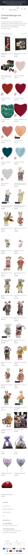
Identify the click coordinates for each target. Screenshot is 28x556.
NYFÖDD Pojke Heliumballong (19, 473)
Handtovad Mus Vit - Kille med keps (19, 273)
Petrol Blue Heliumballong (6, 162)
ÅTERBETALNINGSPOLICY (8, 509)
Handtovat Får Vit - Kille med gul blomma (20, 363)
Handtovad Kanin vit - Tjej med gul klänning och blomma (20, 206)
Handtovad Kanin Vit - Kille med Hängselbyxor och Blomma (7, 206)
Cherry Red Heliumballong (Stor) (20, 119)
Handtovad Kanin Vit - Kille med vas (7, 408)
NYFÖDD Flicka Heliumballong (6, 473)
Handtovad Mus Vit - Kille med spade (19, 318)
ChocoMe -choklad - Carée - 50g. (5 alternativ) (20, 54)
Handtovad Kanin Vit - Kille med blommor (7, 229)
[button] (2, 8)
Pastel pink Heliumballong (19, 75)
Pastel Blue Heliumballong (19, 162)
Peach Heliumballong (18, 140)
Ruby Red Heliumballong (5, 98)
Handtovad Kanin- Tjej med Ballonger (19, 251)
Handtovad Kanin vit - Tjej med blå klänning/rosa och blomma (20, 184)
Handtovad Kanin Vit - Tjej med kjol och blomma (20, 408)
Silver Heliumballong (5, 183)
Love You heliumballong (5, 119)
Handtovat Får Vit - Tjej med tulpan (19, 340)
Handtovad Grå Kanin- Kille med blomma (20, 296)
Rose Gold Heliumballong (5, 140)
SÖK (3, 515)
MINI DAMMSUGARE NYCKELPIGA (7, 494)
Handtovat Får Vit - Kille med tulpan (6, 363)
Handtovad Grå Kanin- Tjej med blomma (7, 296)
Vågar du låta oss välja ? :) (19, 429)
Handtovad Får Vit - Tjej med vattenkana (6, 430)
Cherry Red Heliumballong (19, 98)
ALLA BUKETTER (6, 506)
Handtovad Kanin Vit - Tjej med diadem (20, 385)
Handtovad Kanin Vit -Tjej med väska (20, 229)
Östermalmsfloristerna (12, 553)
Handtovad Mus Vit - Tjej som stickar (6, 273)
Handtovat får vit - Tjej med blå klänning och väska (7, 340)
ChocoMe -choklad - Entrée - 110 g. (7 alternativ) (7, 54)
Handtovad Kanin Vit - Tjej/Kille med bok (7, 385)
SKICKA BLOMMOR (7, 512)
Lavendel (3, 451)
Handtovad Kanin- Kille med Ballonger (6, 251)
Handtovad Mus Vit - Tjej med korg (7, 317)
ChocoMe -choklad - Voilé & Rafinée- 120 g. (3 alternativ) (6, 76)
